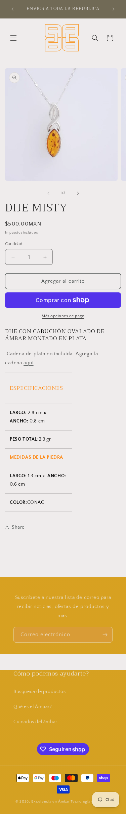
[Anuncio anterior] (12, 9)
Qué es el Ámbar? (32, 706)
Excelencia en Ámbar (50, 802)
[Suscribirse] (104, 635)
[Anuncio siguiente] (113, 9)
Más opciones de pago (63, 316)
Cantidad (13, 243)
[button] (13, 38)
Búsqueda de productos (39, 691)
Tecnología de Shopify (91, 802)
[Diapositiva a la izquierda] (48, 193)
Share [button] (18, 527)
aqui (28, 363)
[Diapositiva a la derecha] (78, 193)
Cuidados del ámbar (35, 722)
